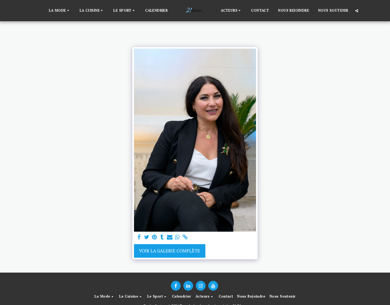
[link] (185, 237)
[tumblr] (162, 237)
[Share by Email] (169, 237)
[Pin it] (154, 237)
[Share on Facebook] (139, 237)
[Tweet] (146, 237)
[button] (60, 10)
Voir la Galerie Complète (169, 251)
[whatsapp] (177, 237)
